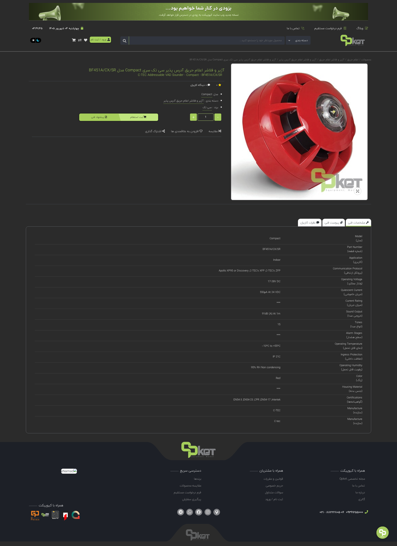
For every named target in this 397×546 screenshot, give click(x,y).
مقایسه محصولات (190, 485)
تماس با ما (293, 28)
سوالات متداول (274, 492)
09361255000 (354, 512)
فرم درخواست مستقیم (328, 28)
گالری (361, 499)
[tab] (358, 222)
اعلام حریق (352, 59)
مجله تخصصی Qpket (352, 478)
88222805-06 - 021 (332, 512)
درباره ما (360, 492)
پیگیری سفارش (191, 499)
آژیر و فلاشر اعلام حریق (331, 59)
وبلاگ (359, 28)
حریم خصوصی (274, 485)
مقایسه (213, 131)
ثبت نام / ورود (274, 499)
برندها (197, 478)
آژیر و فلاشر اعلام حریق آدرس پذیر (297, 59)
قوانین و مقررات (273, 478)
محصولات (366, 59)
